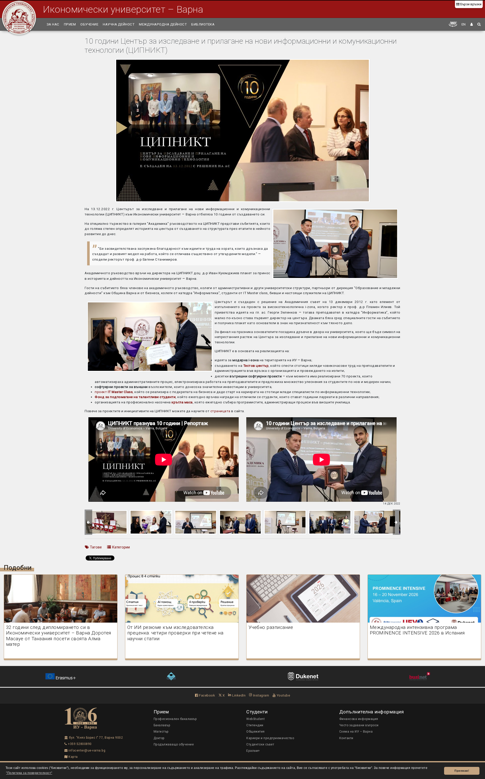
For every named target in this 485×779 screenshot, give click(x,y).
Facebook (206, 695)
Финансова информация (358, 719)
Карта (73, 757)
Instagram (260, 695)
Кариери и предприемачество (270, 738)
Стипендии (254, 725)
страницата (220, 411)
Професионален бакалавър (175, 719)
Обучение (89, 24)
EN (464, 24)
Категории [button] (120, 547)
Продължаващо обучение (174, 744)
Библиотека (202, 24)
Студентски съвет (260, 744)
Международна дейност (163, 24)
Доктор (159, 738)
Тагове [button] (95, 547)
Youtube (283, 695)
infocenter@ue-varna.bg (86, 750)
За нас (53, 24)
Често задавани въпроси (359, 725)
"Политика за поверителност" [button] (29, 773)
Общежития (255, 731)
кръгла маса (182, 402)
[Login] (471, 24)
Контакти (346, 738)
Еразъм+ (253, 751)
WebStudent (255, 719)
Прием (70, 24)
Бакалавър (162, 725)
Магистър (161, 731)
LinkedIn (238, 695)
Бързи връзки (470, 4)
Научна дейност (118, 24)
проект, (114, 392)
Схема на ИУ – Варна (356, 731)
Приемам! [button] (461, 770)
